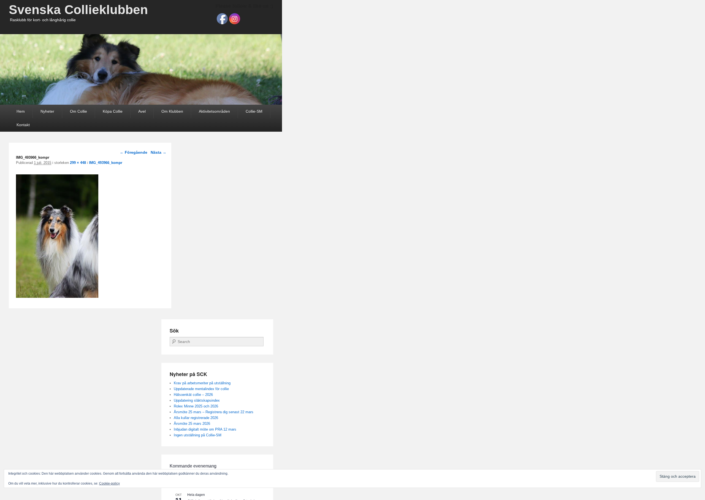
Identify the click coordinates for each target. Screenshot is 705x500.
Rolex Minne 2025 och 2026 (196, 406)
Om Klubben (172, 111)
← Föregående (133, 152)
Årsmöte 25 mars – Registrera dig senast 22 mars (213, 412)
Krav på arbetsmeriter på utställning (202, 383)
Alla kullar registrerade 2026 (196, 418)
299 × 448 (78, 163)
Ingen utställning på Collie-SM (197, 435)
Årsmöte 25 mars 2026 (192, 423)
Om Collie (78, 111)
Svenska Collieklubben (78, 9)
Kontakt (23, 125)
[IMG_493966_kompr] (57, 296)
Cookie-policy (109, 483)
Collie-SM (254, 111)
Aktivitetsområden (214, 111)
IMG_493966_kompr (105, 163)
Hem (21, 111)
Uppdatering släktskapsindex (197, 400)
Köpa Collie (113, 111)
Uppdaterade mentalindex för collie (201, 389)
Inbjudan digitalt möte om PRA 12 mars (205, 429)
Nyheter (47, 111)
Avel (142, 111)
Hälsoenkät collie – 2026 (193, 395)
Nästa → (158, 152)
